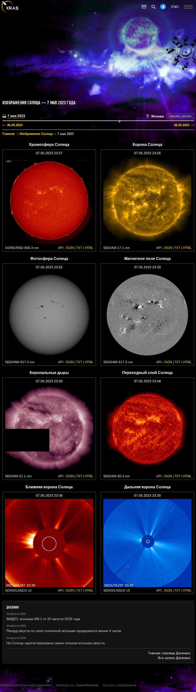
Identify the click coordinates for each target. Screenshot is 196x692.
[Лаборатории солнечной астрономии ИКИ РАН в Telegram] (163, 7)
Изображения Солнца (36, 134)
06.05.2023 (14, 125)
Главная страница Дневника (169, 653)
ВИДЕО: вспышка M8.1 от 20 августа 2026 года (43, 619)
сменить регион (180, 116)
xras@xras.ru (126, 685)
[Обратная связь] (144, 7)
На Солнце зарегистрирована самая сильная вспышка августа (55, 643)
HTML (89, 248)
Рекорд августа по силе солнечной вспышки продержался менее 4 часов (63, 631)
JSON (69, 248)
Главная (8, 134)
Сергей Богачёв (87, 685)
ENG (175, 7)
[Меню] (188, 6)
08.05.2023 (181, 125)
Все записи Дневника (174, 658)
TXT (79, 248)
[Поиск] (153, 7)
